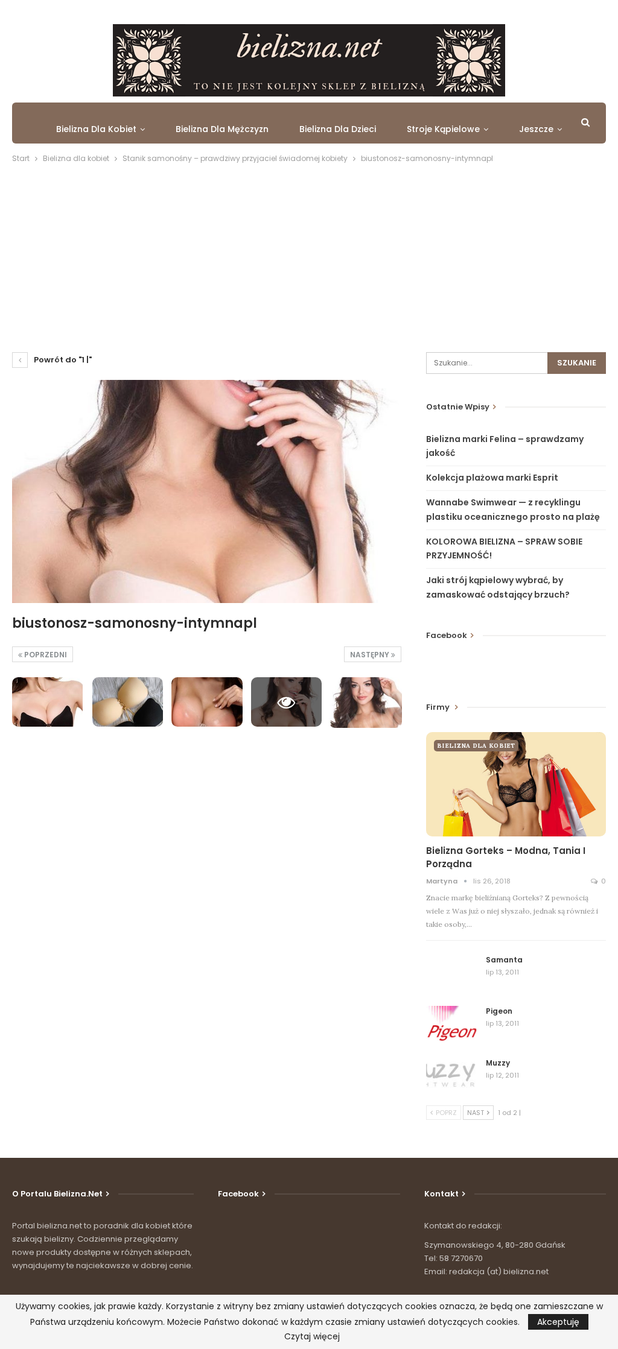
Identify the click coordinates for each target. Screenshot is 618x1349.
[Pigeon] (452, 1025)
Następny (370, 654)
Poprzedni (44, 654)
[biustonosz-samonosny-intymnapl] (47, 702)
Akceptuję (558, 1322)
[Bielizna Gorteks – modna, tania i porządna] (516, 784)
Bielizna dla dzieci (337, 129)
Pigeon (499, 1011)
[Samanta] (452, 974)
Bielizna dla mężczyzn (222, 129)
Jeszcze (536, 129)
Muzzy (498, 1063)
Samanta (504, 960)
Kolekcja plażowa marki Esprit (492, 478)
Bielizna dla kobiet (96, 129)
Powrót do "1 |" (62, 359)
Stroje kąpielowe (443, 129)
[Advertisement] (309, 255)
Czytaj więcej (312, 1336)
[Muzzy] (452, 1077)
